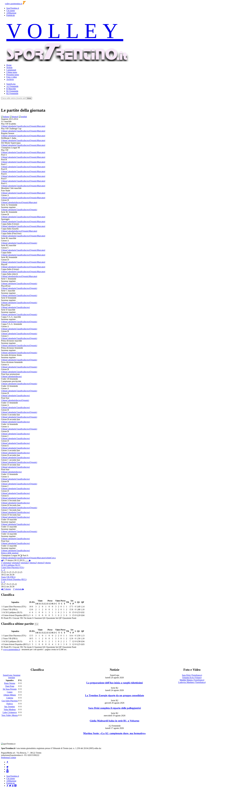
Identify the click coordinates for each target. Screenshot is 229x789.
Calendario (11, 126)
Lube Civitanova (10, 712)
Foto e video (11, 77)
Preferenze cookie (8, 757)
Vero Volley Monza (9, 715)
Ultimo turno (11, 72)
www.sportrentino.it (11, 649)
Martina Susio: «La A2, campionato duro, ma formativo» (114, 733)
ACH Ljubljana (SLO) (10, 565)
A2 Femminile (12, 86)
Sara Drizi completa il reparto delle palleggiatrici (114, 708)
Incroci (27, 126)
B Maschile (11, 89)
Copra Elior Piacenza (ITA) (12, 567)
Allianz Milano (9, 695)
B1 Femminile (12, 91)
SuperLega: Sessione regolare (11, 676)
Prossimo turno (12, 75)
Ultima (4, 126)
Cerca (53, 558)
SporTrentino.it (12, 8)
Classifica (20, 126)
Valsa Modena (10, 709)
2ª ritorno (39, 563)
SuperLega (11, 84)
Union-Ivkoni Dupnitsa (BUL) (14, 579)
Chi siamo (10, 10)
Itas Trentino (9, 706)
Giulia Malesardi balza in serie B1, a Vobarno (114, 720)
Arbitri (48, 558)
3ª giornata (23, 563)
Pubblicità (10, 15)
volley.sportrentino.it (13, 4)
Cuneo (9, 692)
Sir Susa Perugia (10, 689)
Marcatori (41, 126)
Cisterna (9, 698)
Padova (9, 704)
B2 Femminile (12, 93)
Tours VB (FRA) (8, 577)
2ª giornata (14, 563)
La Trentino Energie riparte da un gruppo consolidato (114, 695)
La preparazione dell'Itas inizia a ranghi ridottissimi (114, 682)
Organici (33, 126)
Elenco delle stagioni (9, 553)
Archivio (10, 79)
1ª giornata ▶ (18, 589)
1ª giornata (5, 563)
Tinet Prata (9, 686)
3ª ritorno (47, 563)
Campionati (11, 70)
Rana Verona (9, 683)
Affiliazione (11, 13)
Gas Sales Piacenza (10, 701)
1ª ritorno (31, 563)
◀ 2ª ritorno (6, 589)
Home (9, 65)
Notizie (9, 67)
